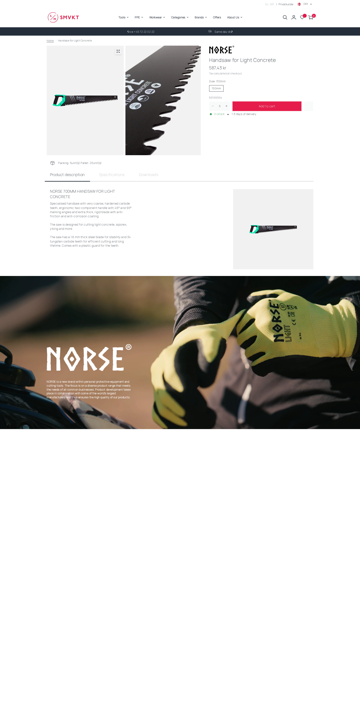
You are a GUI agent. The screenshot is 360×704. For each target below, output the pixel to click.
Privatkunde (286, 4)
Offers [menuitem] (217, 17)
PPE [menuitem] (137, 17)
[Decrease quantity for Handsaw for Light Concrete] (212, 106)
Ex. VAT (270, 4)
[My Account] (293, 17)
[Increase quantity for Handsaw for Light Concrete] (226, 106)
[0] (309, 17)
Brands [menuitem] (199, 17)
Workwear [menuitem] (155, 17)
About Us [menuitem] (233, 17)
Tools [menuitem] (122, 17)
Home (50, 40)
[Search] (285, 17)
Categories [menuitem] (178, 17)
